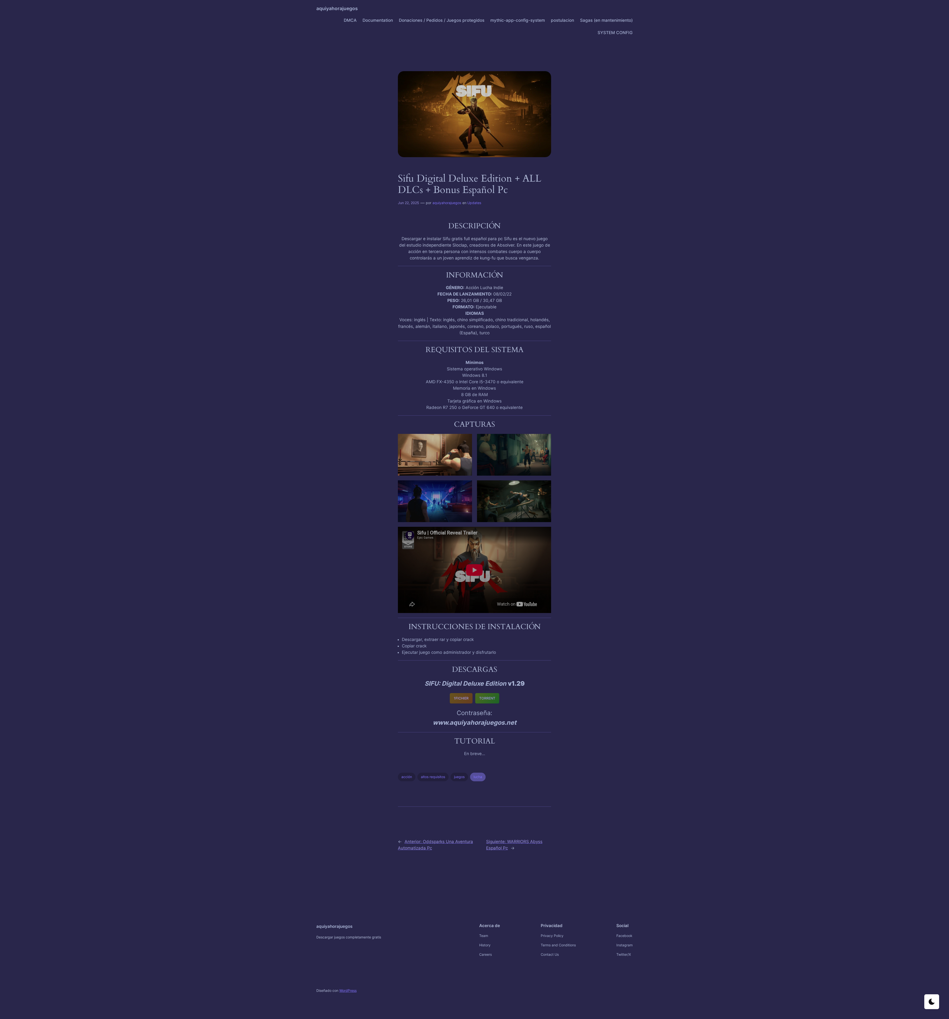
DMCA (350, 20)
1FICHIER (461, 698)
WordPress (348, 990)
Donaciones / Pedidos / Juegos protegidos (441, 20)
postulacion (562, 20)
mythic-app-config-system (517, 20)
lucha (478, 777)
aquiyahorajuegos (337, 8)
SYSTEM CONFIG (615, 32)
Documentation (378, 20)
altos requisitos (433, 777)
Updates (474, 203)
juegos (459, 777)
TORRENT (487, 698)
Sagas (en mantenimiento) (606, 20)
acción (406, 777)
